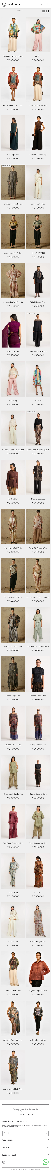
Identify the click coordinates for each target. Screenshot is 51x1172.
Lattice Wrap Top (38, 204)
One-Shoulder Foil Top (13, 597)
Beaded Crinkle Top (38, 695)
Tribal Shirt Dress (38, 499)
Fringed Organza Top (38, 105)
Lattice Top (13, 941)
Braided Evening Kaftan (13, 204)
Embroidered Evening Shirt (38, 450)
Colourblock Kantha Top (13, 794)
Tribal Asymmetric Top (38, 351)
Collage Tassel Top (38, 745)
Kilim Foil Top (13, 892)
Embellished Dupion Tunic (13, 56)
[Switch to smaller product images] (47, 11)
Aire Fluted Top (13, 351)
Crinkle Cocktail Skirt (37, 794)
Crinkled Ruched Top (38, 154)
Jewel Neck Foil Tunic (13, 548)
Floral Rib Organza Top (38, 548)
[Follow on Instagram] (4, 1162)
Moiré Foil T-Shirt (38, 253)
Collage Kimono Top (13, 745)
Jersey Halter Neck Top (13, 1040)
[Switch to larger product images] (43, 11)
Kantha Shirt (13, 499)
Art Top (38, 56)
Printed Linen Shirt (13, 990)
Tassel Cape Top (13, 695)
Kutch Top (38, 892)
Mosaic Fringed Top (38, 941)
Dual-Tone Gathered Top (13, 843)
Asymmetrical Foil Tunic (13, 1089)
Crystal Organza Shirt (38, 990)
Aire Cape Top (13, 154)
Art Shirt (38, 400)
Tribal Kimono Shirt (38, 302)
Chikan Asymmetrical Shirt (13, 450)
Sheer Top (13, 400)
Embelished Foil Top (38, 1040)
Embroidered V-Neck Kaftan (37, 597)
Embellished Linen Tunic (13, 105)
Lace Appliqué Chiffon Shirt (13, 302)
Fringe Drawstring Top (38, 843)
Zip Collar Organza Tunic (13, 646)
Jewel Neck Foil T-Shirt (13, 253)
